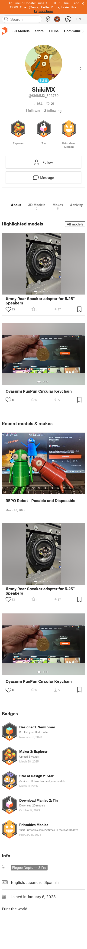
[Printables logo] (4, 31)
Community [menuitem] (73, 31)
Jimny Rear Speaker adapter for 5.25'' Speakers (40, 300)
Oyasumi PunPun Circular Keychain (39, 391)
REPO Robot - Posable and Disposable (40, 500)
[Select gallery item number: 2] (40, 291)
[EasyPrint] (48, 19)
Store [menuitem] (39, 31)
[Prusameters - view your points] (57, 19)
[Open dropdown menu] (80, 67)
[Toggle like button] (8, 309)
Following (53, 110)
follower (33, 110)
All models (75, 224)
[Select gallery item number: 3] (44, 291)
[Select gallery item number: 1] (35, 291)
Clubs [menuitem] (53, 31)
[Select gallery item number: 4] (47, 291)
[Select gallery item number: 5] (51, 291)
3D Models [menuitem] (21, 31)
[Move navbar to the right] (82, 31)
